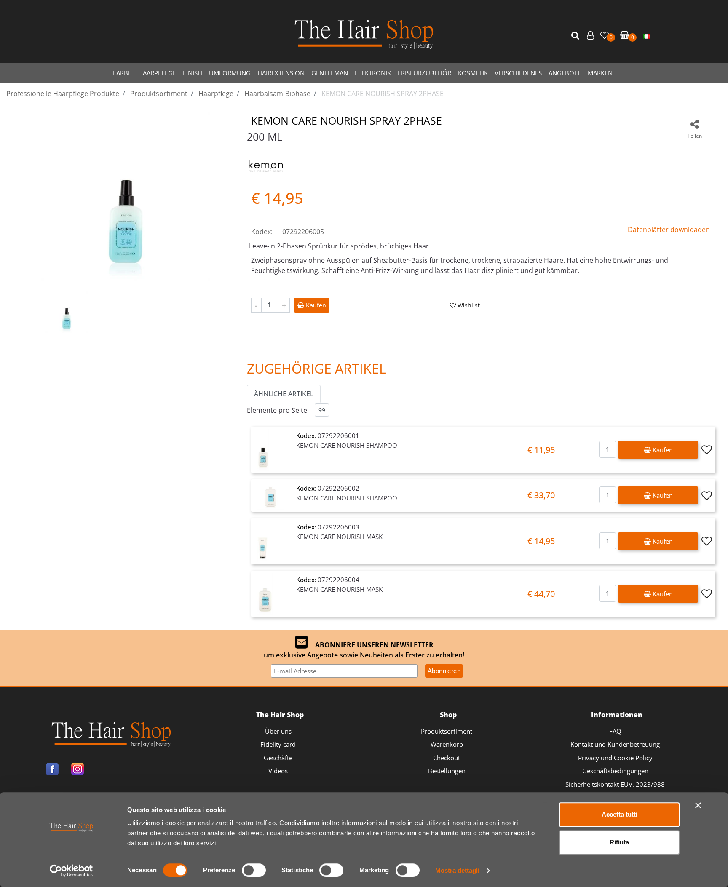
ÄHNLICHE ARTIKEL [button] (283, 393)
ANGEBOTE (565, 73)
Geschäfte (278, 757)
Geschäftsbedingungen (615, 771)
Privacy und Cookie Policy (615, 757)
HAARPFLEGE (157, 73)
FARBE (122, 73)
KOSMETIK (473, 73)
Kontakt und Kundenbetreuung (615, 744)
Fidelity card (278, 744)
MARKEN (600, 73)
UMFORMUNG (230, 73)
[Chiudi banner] (698, 805)
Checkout (446, 757)
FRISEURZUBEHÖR (424, 73)
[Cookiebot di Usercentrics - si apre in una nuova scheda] (71, 870)
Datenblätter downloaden (669, 229)
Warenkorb (447, 744)
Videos (278, 771)
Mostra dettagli (457, 870)
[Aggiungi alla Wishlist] (706, 450)
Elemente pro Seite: (278, 410)
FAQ (615, 731)
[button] (576, 36)
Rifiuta (619, 842)
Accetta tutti (619, 814)
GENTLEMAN (329, 73)
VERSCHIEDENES (518, 73)
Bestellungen (447, 771)
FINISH (192, 73)
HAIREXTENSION (281, 73)
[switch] (254, 870)
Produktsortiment (446, 731)
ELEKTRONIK (373, 73)
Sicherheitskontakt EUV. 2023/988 (615, 784)
